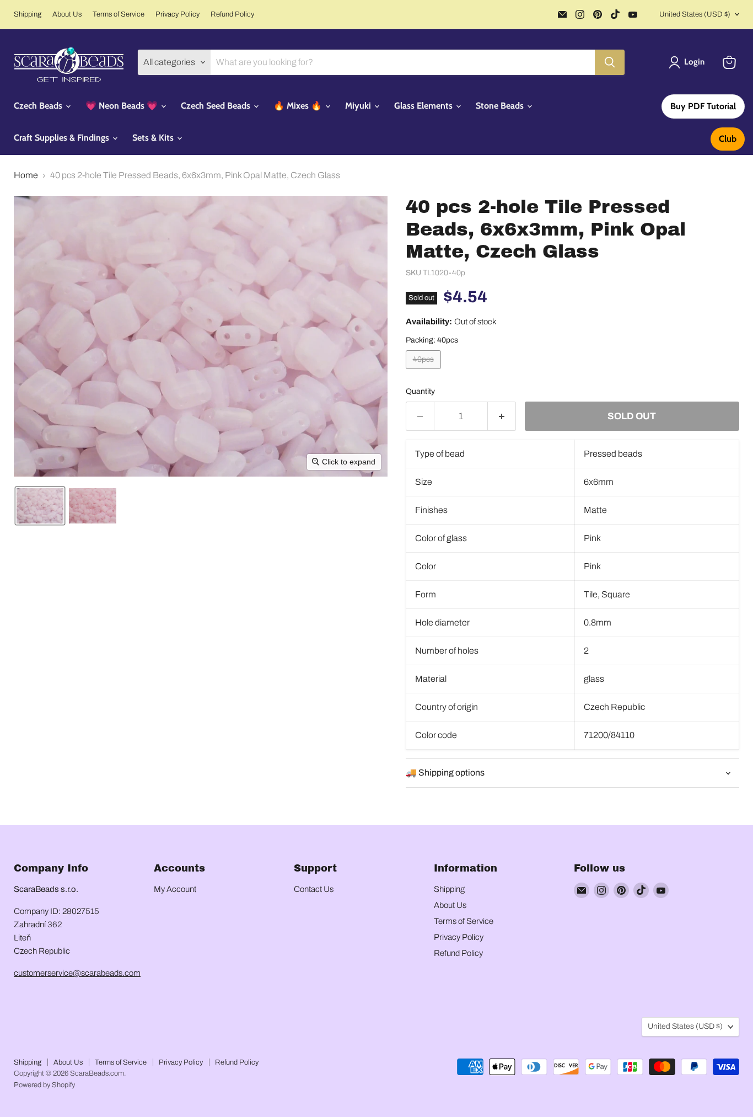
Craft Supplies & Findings (62, 137)
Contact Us (314, 889)
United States (694, 14)
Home (26, 175)
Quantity (420, 391)
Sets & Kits (154, 137)
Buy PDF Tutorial (703, 106)
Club (727, 138)
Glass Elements (424, 105)
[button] (689, 62)
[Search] (610, 62)
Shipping (27, 14)
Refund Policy (232, 14)
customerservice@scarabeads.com (77, 973)
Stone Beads (501, 105)
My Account (175, 889)
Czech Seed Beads (216, 105)
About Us (67, 14)
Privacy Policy (177, 14)
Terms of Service (118, 14)
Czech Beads (39, 105)
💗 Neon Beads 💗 (122, 105)
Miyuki (359, 105)
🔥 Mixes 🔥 (298, 105)
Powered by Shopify (44, 1085)
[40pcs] (425, 371)
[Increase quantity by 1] (502, 416)
